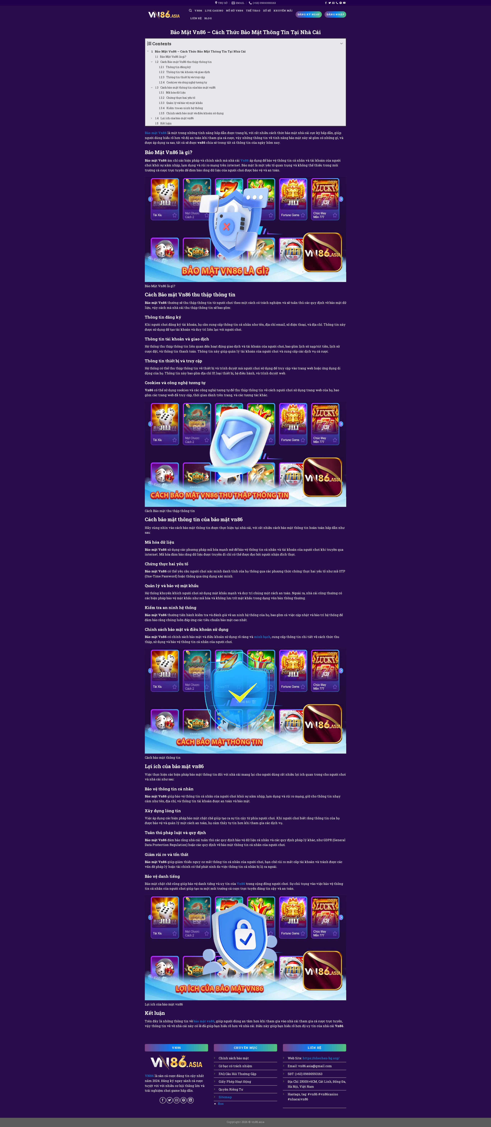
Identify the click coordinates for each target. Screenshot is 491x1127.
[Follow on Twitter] (330, 3)
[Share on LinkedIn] (190, 1100)
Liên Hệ (196, 18)
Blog (208, 18)
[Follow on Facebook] (326, 3)
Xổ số (267, 10)
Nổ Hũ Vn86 (234, 10)
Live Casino (214, 10)
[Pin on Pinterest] (183, 1100)
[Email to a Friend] (176, 1100)
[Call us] (337, 3)
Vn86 (244, 160)
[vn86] (164, 14)
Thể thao (253, 10)
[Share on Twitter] (169, 1100)
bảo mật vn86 (204, 1021)
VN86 (198, 10)
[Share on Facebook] (163, 1100)
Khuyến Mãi (283, 10)
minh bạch (262, 637)
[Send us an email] (333, 3)
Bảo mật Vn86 (156, 133)
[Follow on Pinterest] (340, 3)
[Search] (190, 10)
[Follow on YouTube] (344, 3)
